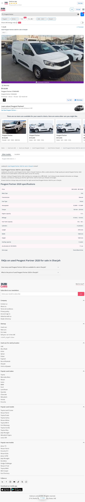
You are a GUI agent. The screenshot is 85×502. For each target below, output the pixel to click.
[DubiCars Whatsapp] (26, 482)
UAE (2, 346)
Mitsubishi (4, 397)
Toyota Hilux (4, 430)
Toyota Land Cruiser (7, 410)
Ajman (3, 354)
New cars (3, 330)
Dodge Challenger (6, 463)
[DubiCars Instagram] (10, 482)
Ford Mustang (5, 425)
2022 (3, 32)
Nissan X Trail (5, 466)
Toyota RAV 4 (5, 423)
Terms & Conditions (7, 309)
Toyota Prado (5, 415)
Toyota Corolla (5, 428)
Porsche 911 (4, 451)
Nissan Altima (5, 420)
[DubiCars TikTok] (18, 482)
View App (80, 3)
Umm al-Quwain (6, 366)
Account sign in (5, 314)
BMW (2, 385)
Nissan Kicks (4, 453)
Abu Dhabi (4, 349)
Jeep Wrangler (5, 433)
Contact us (4, 304)
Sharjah (3, 364)
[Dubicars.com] (4, 285)
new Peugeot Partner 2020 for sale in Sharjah (20, 166)
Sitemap (3, 324)
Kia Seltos (4, 461)
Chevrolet (4, 394)
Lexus (2, 382)
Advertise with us (6, 316)
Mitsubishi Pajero (6, 435)
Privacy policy (5, 311)
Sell (72, 9)
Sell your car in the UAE (8, 335)
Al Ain (2, 351)
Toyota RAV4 (4, 468)
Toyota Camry (5, 418)
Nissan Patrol (5, 413)
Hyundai (3, 392)
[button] (2, 3)
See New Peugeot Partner (8, 110)
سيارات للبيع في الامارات (7, 337)
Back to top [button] (79, 284)
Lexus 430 (4, 438)
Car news (3, 332)
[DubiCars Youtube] (14, 482)
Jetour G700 (4, 456)
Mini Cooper (4, 471)
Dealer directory (6, 319)
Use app (78, 9)
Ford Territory (5, 473)
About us (3, 306)
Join (81, 294)
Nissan (3, 380)
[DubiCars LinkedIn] (2, 482)
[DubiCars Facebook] (6, 482)
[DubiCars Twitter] (22, 482)
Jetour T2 (3, 446)
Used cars (4, 327)
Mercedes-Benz (5, 377)
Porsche (3, 402)
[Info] (16, 22)
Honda (3, 399)
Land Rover (4, 389)
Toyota (3, 375)
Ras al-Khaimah (5, 361)
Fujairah (3, 359)
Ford (2, 387)
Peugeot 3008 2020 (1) (8, 159)
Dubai (2, 356)
